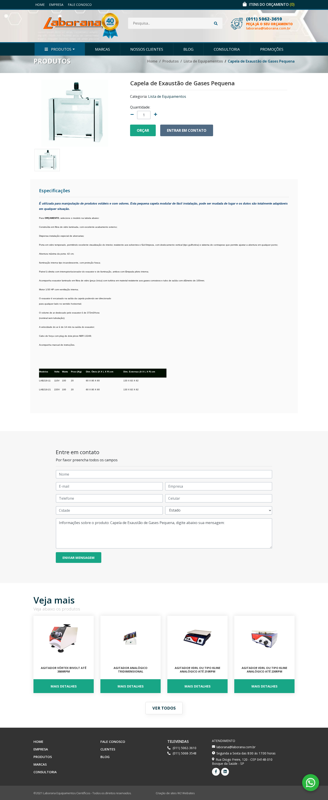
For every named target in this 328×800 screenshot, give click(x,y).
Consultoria (227, 49)
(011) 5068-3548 (184, 753)
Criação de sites (166, 793)
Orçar (143, 130)
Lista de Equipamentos (203, 61)
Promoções (271, 49)
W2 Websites (186, 793)
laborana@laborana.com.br (268, 28)
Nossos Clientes (146, 49)
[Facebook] (216, 772)
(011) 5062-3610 (264, 19)
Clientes (107, 749)
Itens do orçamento (272, 4)
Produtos (60, 49)
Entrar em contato (186, 130)
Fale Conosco (80, 4)
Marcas (102, 49)
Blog (188, 49)
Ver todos (164, 708)
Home (40, 4)
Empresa (56, 4)
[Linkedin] (225, 772)
